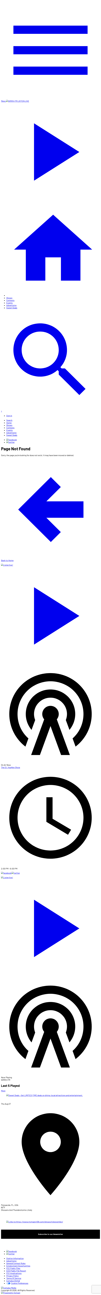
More (3, 1090)
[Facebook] (11, 439)
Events (9, 303)
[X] (10, 442)
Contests (10, 300)
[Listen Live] (50, 614)
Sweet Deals (11, 307)
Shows (9, 298)
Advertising (11, 305)
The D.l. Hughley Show (10, 767)
